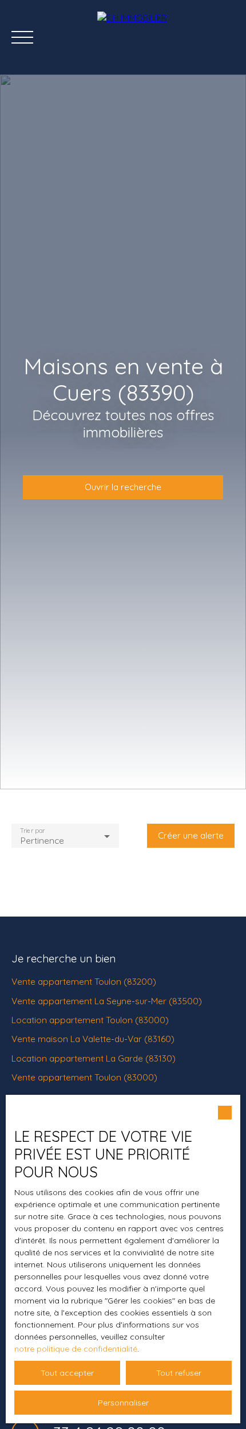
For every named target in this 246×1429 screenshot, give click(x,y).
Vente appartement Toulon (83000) (84, 1077)
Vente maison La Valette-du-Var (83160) (92, 1038)
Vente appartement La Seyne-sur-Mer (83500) (106, 1001)
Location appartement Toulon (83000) (90, 1019)
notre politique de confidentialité (75, 1349)
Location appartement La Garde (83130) (93, 1058)
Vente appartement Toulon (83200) (83, 981)
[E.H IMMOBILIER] (166, 37)
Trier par (32, 830)
